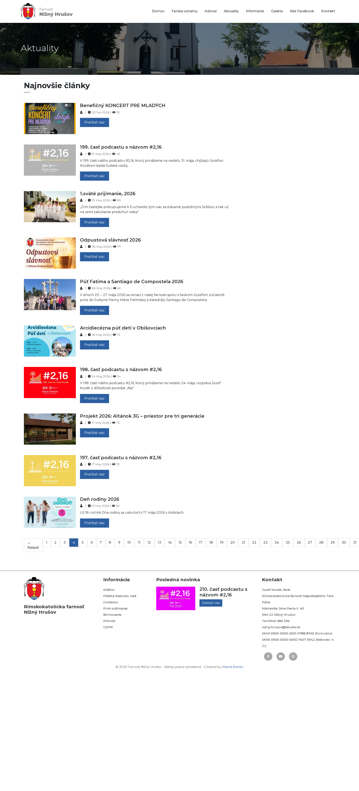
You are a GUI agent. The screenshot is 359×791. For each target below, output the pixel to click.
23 (265, 542)
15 (180, 542)
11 (139, 542)
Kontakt (328, 11)
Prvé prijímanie (115, 608)
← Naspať (33, 544)
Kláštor (109, 590)
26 (299, 542)
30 (344, 542)
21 (243, 542)
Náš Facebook (302, 11)
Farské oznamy (185, 11)
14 (170, 542)
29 (333, 542)
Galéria (277, 11)
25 (288, 542)
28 (321, 542)
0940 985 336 (279, 621)
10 (129, 542)
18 (211, 542)
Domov (158, 11)
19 (221, 542)
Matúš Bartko (232, 667)
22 (254, 542)
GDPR (108, 627)
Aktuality (231, 11)
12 (149, 542)
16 (190, 542)
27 (310, 542)
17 (200, 542)
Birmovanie (112, 615)
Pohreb (109, 621)
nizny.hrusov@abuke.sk (281, 627)
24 (277, 542)
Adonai (211, 11)
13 (159, 542)
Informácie (255, 11)
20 (232, 542)
